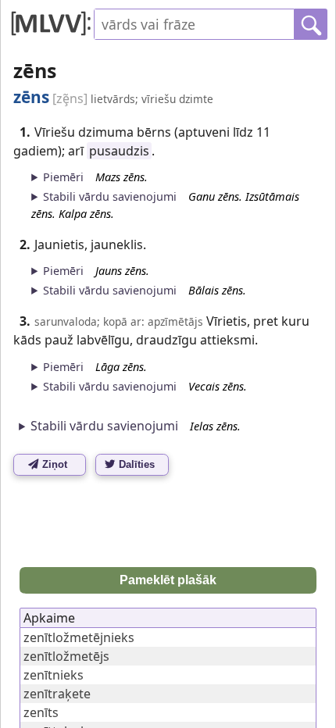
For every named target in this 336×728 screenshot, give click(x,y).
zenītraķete (57, 693)
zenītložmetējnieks (78, 637)
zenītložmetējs (66, 656)
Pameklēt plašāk (168, 580)
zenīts (41, 712)
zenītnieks (53, 674)
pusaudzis (119, 150)
